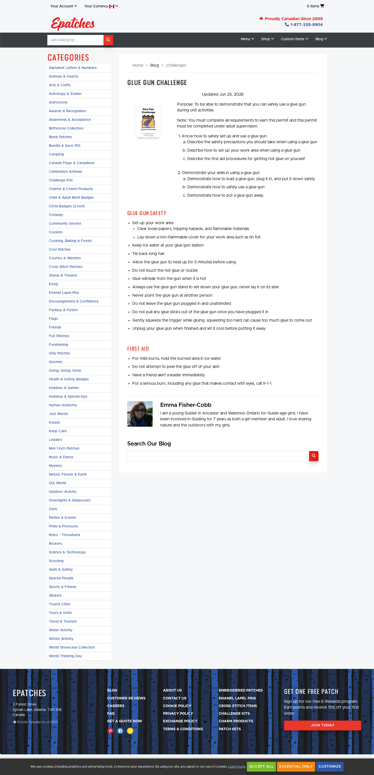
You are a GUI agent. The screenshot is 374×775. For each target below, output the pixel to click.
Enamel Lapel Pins (64, 293)
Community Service (65, 223)
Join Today (323, 725)
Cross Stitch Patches (65, 267)
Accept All (261, 766)
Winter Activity (61, 639)
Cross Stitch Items (238, 706)
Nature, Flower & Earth (68, 474)
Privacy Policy (178, 713)
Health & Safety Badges (69, 379)
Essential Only (296, 766)
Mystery (55, 466)
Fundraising (58, 345)
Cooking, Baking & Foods (70, 241)
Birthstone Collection (66, 128)
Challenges (176, 65)
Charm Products (236, 721)
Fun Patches (59, 336)
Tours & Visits (60, 613)
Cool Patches (60, 249)
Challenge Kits (61, 180)
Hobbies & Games (64, 388)
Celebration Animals (65, 172)
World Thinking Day (65, 656)
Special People (61, 578)
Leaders (55, 440)
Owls (53, 509)
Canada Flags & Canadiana (71, 163)
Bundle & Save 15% (65, 146)
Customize (330, 766)
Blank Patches (60, 137)
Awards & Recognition (67, 111)
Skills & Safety (61, 569)
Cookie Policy (177, 706)
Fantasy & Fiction (63, 310)
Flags (53, 319)
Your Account (61, 6)
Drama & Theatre (63, 275)
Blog (112, 690)
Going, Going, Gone (65, 370)
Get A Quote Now (124, 721)
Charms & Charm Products (71, 189)
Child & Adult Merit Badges (71, 197)
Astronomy (58, 102)
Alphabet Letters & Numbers (73, 68)
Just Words (58, 414)
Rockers (55, 544)
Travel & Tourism (63, 621)
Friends (55, 327)
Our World (57, 483)
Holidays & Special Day (68, 396)
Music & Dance (61, 457)
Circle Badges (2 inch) (67, 206)
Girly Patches (59, 353)
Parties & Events (62, 518)
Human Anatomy (63, 405)
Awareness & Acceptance (70, 120)
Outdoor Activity (63, 492)
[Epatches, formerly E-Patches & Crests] (72, 22)
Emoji (53, 284)
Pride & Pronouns (63, 526)
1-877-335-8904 (306, 25)
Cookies (56, 232)
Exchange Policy (180, 721)
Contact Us (174, 698)
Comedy (56, 215)
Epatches (29, 693)
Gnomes (56, 362)
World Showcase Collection (72, 647)
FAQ (110, 713)
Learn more (236, 766)
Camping (56, 154)
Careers (115, 706)
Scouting (56, 561)
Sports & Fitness (62, 587)
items (313, 6)
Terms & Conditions (183, 729)
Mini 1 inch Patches (64, 448)
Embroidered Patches (241, 690)
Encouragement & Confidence (74, 301)
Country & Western (65, 258)
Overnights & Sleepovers (70, 500)
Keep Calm (58, 431)
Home (137, 65)
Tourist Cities (59, 604)
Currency (96, 6)
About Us (172, 690)
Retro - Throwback (64, 535)
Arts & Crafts (59, 85)
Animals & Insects (63, 76)
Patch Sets (230, 729)
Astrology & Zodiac (65, 94)
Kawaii (54, 422)
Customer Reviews (126, 698)
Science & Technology (67, 552)
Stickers (55, 595)
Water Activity (61, 630)
